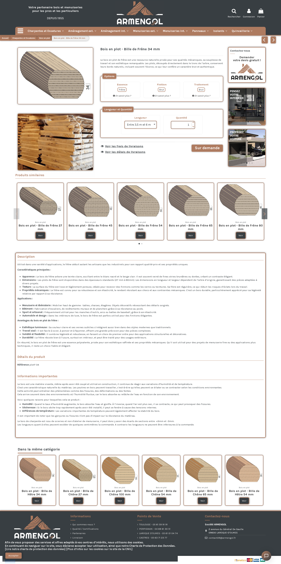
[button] (193, 123)
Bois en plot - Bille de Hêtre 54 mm (244, 492)
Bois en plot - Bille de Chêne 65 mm (202, 492)
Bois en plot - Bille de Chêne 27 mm (78, 492)
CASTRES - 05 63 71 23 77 (153, 537)
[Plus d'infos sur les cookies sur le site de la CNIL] (99, 549)
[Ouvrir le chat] (266, 556)
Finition (162, 84)
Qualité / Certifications (85, 528)
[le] (109, 76)
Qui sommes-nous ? (83, 524)
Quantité (181, 117)
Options (109, 76)
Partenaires (79, 533)
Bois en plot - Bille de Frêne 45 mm (90, 227)
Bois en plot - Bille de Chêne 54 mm (161, 492)
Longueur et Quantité (118, 109)
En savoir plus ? (123, 96)
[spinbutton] (183, 125)
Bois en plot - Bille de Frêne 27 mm (40, 227)
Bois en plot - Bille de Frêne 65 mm (191, 227)
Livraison (77, 537)
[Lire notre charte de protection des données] (35, 549)
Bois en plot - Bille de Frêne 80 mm (241, 227)
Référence (23, 364)
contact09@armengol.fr (222, 537)
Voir (40, 235)
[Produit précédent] (264, 40)
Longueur (140, 117)
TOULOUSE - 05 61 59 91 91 (153, 524)
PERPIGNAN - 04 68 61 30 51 (154, 528)
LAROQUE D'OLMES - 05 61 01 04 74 (158, 533)
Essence (122, 84)
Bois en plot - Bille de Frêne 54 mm (140, 227)
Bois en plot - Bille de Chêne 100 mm (120, 492)
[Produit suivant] (273, 40)
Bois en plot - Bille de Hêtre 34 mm (37, 492)
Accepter (13, 555)
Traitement (201, 84)
